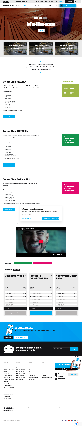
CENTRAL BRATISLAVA (36, 293)
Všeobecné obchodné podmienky (54, 407)
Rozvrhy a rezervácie (68, 5)
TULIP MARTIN (9, 305)
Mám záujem (8, 337)
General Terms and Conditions (67, 407)
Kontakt (49, 5)
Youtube (60, 376)
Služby (25, 5)
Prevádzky (18, 5)
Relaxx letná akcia (40, 1)
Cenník (31, 5)
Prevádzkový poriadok (28, 407)
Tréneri (43, 373)
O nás (43, 5)
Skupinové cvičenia (33, 377)
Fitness (31, 371)
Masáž (30, 368)
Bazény (31, 373)
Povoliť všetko (55, 218)
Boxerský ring (32, 375)
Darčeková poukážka (47, 377)
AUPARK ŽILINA (9, 301)
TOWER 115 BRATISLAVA (11, 298)
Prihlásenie (60, 1)
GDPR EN (76, 407)
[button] (76, 424)
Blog (39, 5)
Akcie (43, 371)
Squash (31, 369)
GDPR (35, 407)
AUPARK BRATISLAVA (10, 291)
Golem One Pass (49, 1)
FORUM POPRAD (9, 304)
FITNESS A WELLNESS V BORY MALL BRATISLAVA (42, 263)
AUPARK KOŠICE (9, 302)
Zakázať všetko (46, 218)
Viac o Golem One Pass (21, 337)
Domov (36, 17)
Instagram (61, 378)
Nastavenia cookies (26, 218)
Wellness (31, 366)
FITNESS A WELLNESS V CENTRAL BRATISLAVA (22, 263)
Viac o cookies (28, 214)
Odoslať (74, 349)
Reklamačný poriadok (42, 407)
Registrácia (70, 1)
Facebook (61, 374)
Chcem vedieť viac (8, 116)
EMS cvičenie (32, 379)
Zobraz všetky (16, 269)
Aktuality (44, 369)
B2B (35, 5)
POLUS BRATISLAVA (10, 299)
